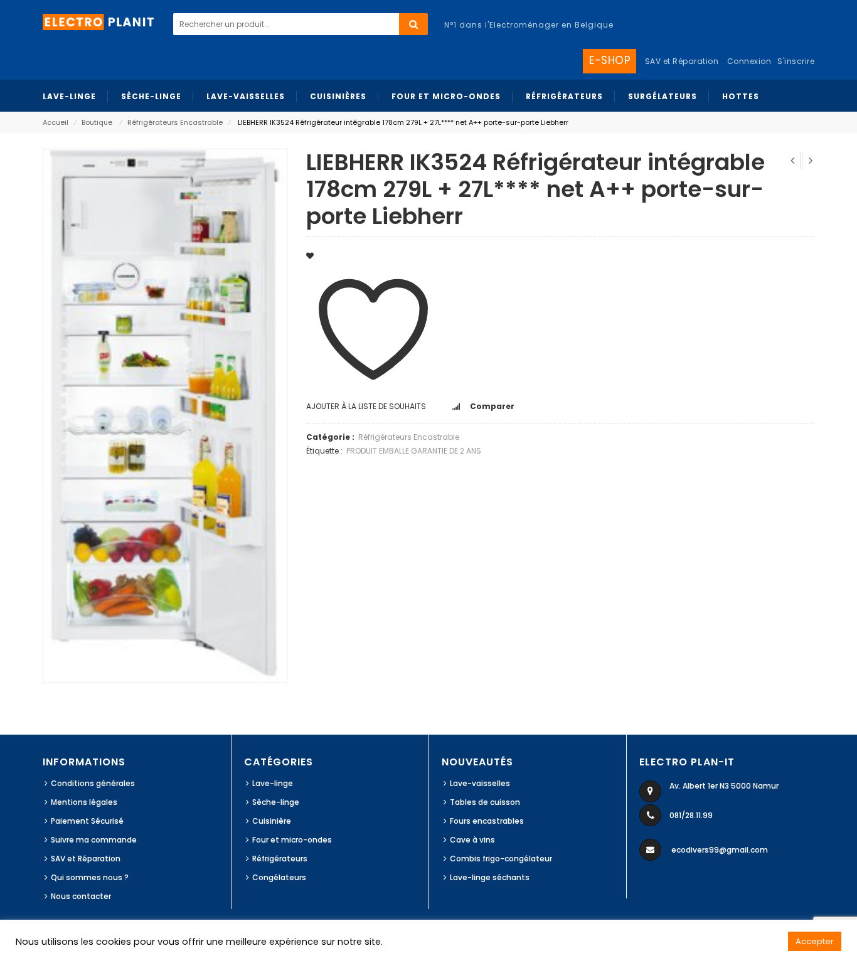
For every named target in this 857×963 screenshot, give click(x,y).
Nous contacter (81, 896)
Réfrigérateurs (279, 858)
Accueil (55, 122)
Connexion (749, 61)
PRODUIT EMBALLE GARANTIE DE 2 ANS (413, 450)
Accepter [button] (815, 941)
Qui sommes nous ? (90, 877)
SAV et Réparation (85, 858)
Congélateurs (279, 877)
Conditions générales (93, 783)
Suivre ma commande (94, 839)
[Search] (413, 24)
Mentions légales (84, 802)
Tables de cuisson (485, 802)
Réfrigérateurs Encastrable (175, 122)
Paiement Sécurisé (87, 821)
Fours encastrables (487, 821)
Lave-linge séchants (490, 877)
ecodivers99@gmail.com (719, 849)
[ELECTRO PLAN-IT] (99, 21)
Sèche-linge (275, 802)
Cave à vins (472, 839)
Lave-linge (272, 783)
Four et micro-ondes (292, 839)
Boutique (97, 122)
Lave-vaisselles (480, 783)
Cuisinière (271, 821)
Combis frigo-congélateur (501, 858)
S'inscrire (795, 61)
